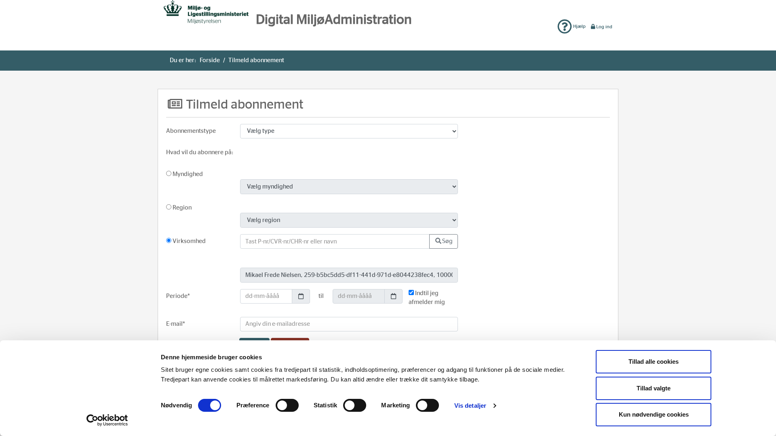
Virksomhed (188, 241)
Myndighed (187, 174)
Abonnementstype (191, 131)
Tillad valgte (654, 388)
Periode (178, 296)
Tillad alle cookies (653, 361)
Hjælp (579, 26)
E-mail (175, 324)
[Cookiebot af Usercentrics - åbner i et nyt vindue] (107, 420)
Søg (447, 241)
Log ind (604, 26)
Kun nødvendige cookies (654, 414)
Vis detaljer (470, 405)
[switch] (287, 405)
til (321, 296)
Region (181, 208)
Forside (210, 60)
